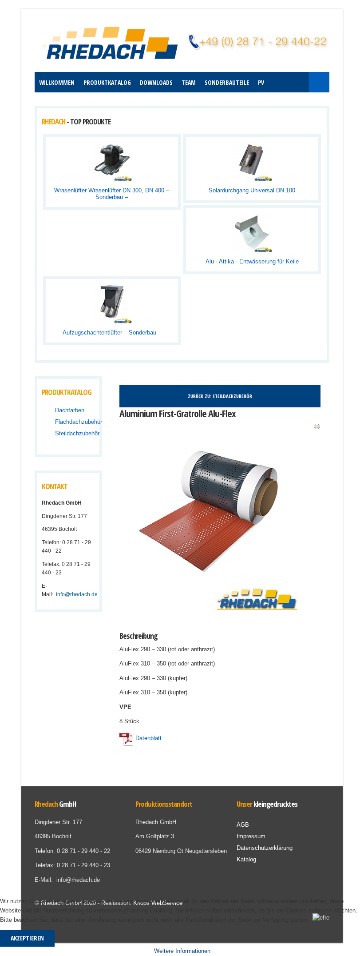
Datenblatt (148, 738)
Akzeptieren (27, 938)
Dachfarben (69, 410)
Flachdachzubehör (78, 421)
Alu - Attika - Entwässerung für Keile (252, 261)
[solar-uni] (216, 176)
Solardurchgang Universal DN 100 (252, 190)
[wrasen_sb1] (76, 176)
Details (148, 176)
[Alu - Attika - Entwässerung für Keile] (252, 232)
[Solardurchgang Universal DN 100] (252, 161)
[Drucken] (316, 426)
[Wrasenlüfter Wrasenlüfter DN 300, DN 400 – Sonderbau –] (112, 161)
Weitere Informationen (182, 951)
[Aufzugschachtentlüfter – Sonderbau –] (112, 303)
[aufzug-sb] (76, 318)
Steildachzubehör (77, 433)
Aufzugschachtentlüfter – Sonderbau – (112, 332)
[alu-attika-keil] (216, 247)
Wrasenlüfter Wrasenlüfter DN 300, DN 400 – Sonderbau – (111, 193)
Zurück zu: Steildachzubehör (220, 396)
